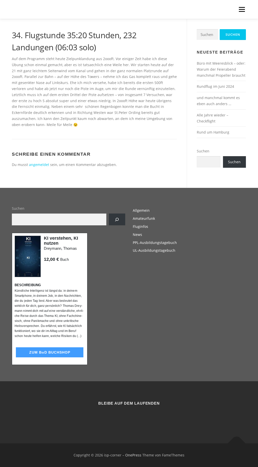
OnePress (133, 455)
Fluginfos (140, 226)
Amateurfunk (144, 218)
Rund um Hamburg (213, 132)
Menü (241, 9)
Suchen (203, 151)
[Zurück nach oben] (237, 443)
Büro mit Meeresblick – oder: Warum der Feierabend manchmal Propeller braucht (221, 69)
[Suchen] (117, 219)
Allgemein (141, 210)
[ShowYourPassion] (123, 417)
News (137, 234)
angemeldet (39, 164)
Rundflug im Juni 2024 (215, 86)
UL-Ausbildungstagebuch (154, 250)
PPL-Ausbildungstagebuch (155, 242)
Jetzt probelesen (57, 269)
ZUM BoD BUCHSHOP (49, 352)
